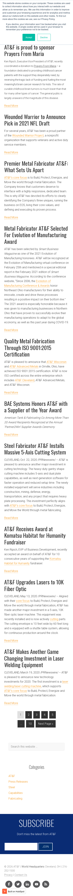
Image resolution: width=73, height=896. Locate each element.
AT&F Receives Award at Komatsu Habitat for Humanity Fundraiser (35, 535)
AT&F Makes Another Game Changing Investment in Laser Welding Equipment (34, 658)
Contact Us (21, 874)
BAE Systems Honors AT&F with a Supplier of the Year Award (36, 406)
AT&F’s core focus (15, 177)
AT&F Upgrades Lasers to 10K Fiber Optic (34, 585)
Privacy (8, 874)
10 (30, 723)
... (21, 723)
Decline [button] (44, 37)
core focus (23, 600)
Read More (11, 105)
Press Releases (18, 781)
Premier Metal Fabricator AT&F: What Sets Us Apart (36, 166)
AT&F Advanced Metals (24, 366)
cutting (54, 619)
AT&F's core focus (21, 505)
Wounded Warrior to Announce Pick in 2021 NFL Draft (35, 120)
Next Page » (45, 723)
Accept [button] (29, 37)
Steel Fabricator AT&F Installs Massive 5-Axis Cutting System (35, 448)
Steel (12, 787)
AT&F (12, 776)
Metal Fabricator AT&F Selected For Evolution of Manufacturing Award (36, 234)
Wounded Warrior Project (28, 135)
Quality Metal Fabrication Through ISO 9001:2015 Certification (29, 347)
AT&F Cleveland (24, 380)
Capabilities (16, 793)
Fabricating (15, 798)
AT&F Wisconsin (56, 362)
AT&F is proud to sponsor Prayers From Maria (29, 50)
